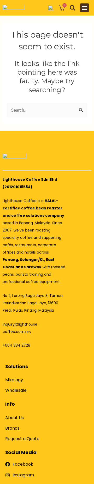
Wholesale (16, 390)
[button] (72, 8)
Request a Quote (22, 439)
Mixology (14, 380)
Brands (12, 428)
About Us (14, 418)
